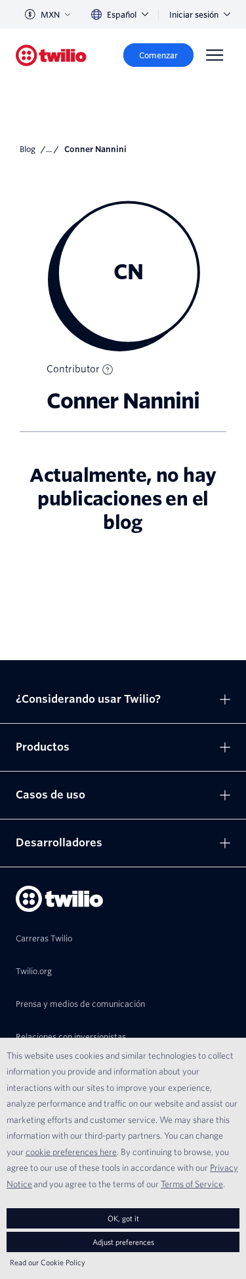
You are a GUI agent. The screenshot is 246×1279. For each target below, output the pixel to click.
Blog (27, 149)
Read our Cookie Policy (47, 1262)
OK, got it (123, 1218)
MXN (50, 15)
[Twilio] (51, 55)
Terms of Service (192, 1184)
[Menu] (214, 55)
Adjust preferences (123, 1242)
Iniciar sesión (193, 15)
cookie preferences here (71, 1152)
